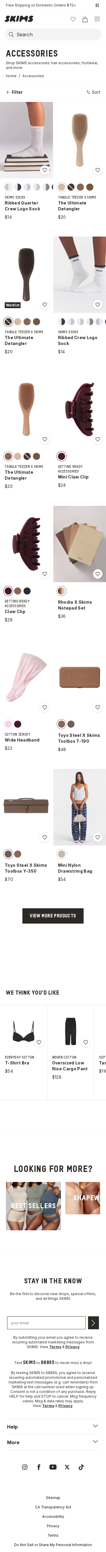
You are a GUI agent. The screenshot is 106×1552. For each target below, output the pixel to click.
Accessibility (53, 1516)
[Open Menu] (97, 19)
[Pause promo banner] (97, 5)
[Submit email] (93, 1322)
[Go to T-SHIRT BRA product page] (23, 1031)
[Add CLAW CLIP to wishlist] (44, 574)
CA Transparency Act (53, 1507)
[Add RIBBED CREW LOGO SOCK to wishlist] (97, 304)
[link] (33, 1206)
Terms (53, 1535)
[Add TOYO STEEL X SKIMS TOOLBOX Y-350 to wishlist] (44, 837)
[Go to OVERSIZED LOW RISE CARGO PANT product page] (70, 1031)
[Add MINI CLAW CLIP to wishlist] (97, 439)
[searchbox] (58, 34)
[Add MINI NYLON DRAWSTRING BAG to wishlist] (97, 837)
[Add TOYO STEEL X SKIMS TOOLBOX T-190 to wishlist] (97, 707)
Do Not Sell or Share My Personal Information (53, 1545)
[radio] (8, 187)
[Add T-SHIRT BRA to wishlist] (39, 1042)
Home (11, 76)
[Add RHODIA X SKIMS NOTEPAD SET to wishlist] (97, 574)
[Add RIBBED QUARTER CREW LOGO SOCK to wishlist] (44, 170)
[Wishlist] (73, 19)
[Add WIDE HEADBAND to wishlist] (44, 707)
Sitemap (53, 1497)
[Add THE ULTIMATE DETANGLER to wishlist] (97, 170)
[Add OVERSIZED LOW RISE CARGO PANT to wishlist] (85, 1042)
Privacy (53, 1526)
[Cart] (84, 19)
